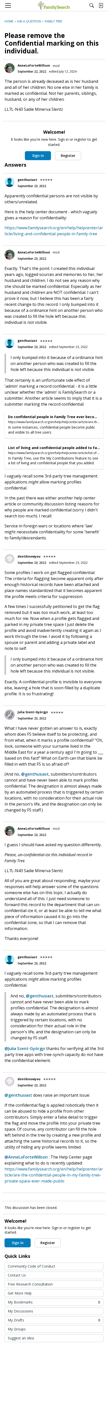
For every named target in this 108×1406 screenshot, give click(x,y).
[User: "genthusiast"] (10, 182)
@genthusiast (35, 774)
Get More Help (20, 1293)
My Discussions (20, 1311)
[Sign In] (100, 5)
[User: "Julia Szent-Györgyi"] (10, 715)
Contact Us (17, 1275)
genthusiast (27, 180)
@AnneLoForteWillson (26, 1157)
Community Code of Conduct (31, 1266)
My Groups (17, 1329)
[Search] (91, 5)
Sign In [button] (38, 155)
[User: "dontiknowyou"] (10, 559)
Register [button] (68, 155)
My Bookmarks (54, 1302)
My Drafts (54, 1320)
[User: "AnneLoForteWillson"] (10, 68)
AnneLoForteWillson (34, 65)
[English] (54, 5)
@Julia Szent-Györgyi (25, 1048)
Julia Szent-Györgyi (33, 712)
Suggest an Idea (21, 1338)
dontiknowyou (29, 556)
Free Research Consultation (30, 1284)
